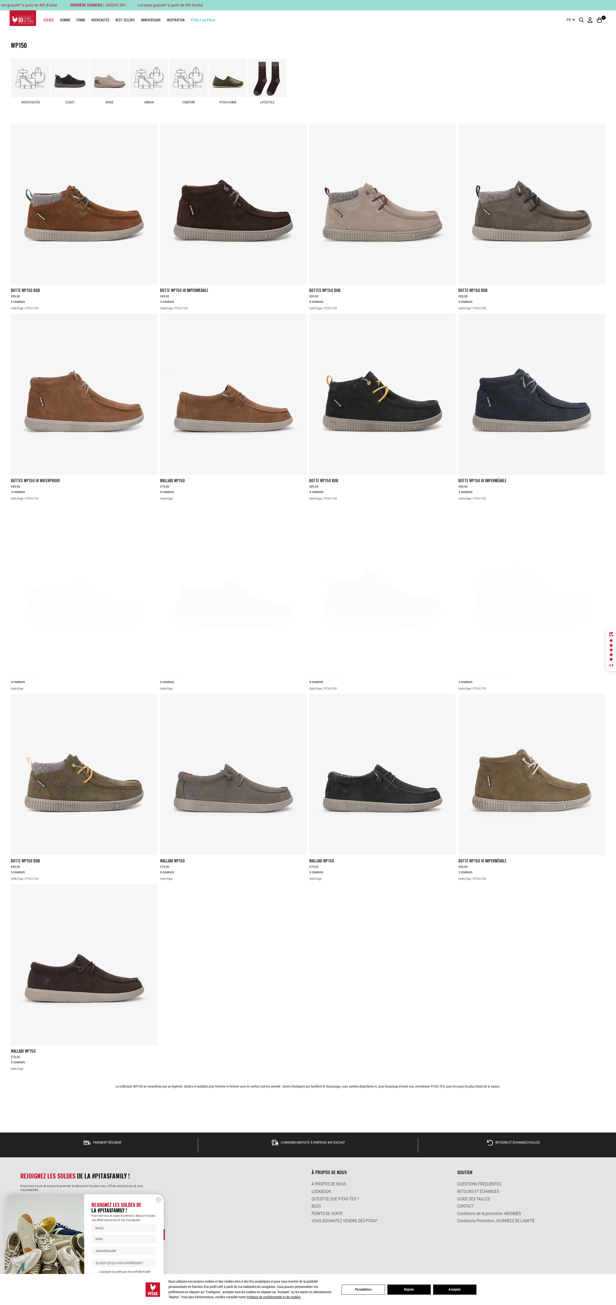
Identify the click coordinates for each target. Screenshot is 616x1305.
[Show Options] (151, 1263)
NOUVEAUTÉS (100, 19)
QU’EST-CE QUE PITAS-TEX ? (335, 1198)
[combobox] (122, 1263)
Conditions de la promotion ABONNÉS (489, 1213)
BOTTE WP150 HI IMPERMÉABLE (184, 290)
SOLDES (48, 19)
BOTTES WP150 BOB (324, 290)
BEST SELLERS (125, 19)
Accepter (455, 1289)
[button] (611, 649)
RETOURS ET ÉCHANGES (478, 1191)
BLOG (316, 1206)
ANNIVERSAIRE (151, 19)
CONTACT (465, 1206)
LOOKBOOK (321, 1191)
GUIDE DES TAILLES (473, 1198)
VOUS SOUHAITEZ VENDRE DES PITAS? (344, 1220)
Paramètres (363, 1289)
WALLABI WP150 (172, 480)
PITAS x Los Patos (203, 19)
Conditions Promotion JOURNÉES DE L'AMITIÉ (496, 1220)
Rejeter (409, 1289)
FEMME (80, 19)
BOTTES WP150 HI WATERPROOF (35, 480)
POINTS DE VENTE (327, 1213)
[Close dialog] (158, 1199)
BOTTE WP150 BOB (25, 290)
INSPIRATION (176, 19)
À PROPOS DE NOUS (329, 1183)
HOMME (65, 19)
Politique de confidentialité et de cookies (274, 1297)
